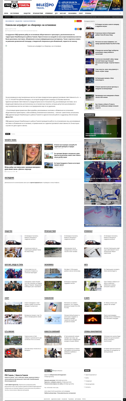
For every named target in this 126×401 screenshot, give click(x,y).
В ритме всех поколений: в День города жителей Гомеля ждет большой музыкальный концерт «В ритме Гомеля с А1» (107, 62)
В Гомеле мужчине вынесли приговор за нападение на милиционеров (106, 88)
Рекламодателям (89, 384)
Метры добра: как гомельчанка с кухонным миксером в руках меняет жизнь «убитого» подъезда (22, 168)
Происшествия (38, 13)
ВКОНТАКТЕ (47, 399)
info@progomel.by (49, 376)
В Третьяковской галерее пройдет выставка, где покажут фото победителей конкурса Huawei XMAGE (72, 338)
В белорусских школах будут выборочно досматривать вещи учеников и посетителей (106, 52)
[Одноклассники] (78, 29)
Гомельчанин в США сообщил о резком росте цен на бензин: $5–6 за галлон (33, 337)
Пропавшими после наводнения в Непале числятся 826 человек (80, 17)
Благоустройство (29, 21)
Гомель (13, 134)
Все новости (10, 21)
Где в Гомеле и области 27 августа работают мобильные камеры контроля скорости (106, 106)
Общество (27, 13)
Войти (87, 378)
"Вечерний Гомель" (12, 30)
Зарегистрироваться (91, 375)
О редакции (88, 381)
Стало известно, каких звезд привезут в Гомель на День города (30, 17)
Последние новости (89, 21)
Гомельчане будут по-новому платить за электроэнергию (98, 134)
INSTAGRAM (78, 399)
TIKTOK (84, 399)
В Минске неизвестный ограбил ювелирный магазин (102, 225)
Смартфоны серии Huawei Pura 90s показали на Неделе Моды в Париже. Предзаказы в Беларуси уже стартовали (33, 284)
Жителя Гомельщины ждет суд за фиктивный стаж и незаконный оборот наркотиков (112, 250)
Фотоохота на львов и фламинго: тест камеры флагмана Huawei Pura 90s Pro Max (107, 43)
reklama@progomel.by (61, 380)
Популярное (89, 115)
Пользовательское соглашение (66, 393)
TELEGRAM (71, 399)
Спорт (81, 13)
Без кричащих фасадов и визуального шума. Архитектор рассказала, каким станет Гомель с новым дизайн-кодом (67, 155)
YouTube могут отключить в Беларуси (33, 349)
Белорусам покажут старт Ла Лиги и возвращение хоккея (33, 316)
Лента (6, 13)
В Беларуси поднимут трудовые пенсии (70, 282)
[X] (81, 29)
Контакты (88, 387)
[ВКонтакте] (76, 29)
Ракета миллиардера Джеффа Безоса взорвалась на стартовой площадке (112, 316)
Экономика (72, 13)
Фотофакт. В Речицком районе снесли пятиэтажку (72, 270)
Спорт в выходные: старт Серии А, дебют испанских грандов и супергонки (32, 304)
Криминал (49, 13)
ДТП (56, 13)
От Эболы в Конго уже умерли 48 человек (110, 303)
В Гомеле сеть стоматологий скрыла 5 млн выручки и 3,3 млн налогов (102, 201)
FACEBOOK (64, 399)
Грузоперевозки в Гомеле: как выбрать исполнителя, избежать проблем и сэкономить (72, 351)
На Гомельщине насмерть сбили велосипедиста (104, 79)
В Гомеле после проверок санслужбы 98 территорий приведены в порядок (65, 146)
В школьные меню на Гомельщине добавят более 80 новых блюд (105, 34)
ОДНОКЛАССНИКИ (55, 399)
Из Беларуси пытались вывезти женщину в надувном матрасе (107, 25)
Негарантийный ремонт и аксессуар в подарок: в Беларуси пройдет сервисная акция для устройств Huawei (72, 318)
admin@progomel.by (68, 384)
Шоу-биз (63, 13)
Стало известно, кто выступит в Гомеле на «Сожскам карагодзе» (102, 179)
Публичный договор (50, 393)
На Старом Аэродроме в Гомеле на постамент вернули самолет (67, 164)
